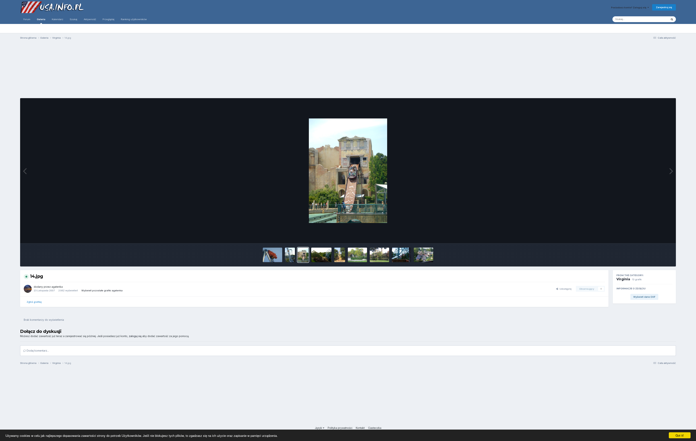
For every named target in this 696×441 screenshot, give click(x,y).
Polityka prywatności (340, 427)
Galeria (41, 19)
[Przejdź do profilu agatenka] (28, 289)
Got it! (680, 435)
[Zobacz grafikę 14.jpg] (303, 255)
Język (319, 427)
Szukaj (73, 19)
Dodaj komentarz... (37, 350)
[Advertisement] (348, 70)
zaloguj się (135, 336)
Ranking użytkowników (134, 19)
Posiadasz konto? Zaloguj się (629, 7)
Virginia (623, 279)
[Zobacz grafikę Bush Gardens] (272, 255)
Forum (26, 19)
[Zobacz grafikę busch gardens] (401, 255)
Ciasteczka (374, 427)
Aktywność (90, 19)
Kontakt (360, 427)
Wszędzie (657, 19)
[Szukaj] (672, 19)
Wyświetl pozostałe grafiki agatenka (102, 290)
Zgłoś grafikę (34, 301)
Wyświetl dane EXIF (644, 296)
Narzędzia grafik (658, 236)
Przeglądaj (108, 19)
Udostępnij (564, 288)
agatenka (57, 286)
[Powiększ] (348, 170)
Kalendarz (57, 19)
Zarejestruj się (664, 7)
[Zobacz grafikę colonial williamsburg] (339, 255)
